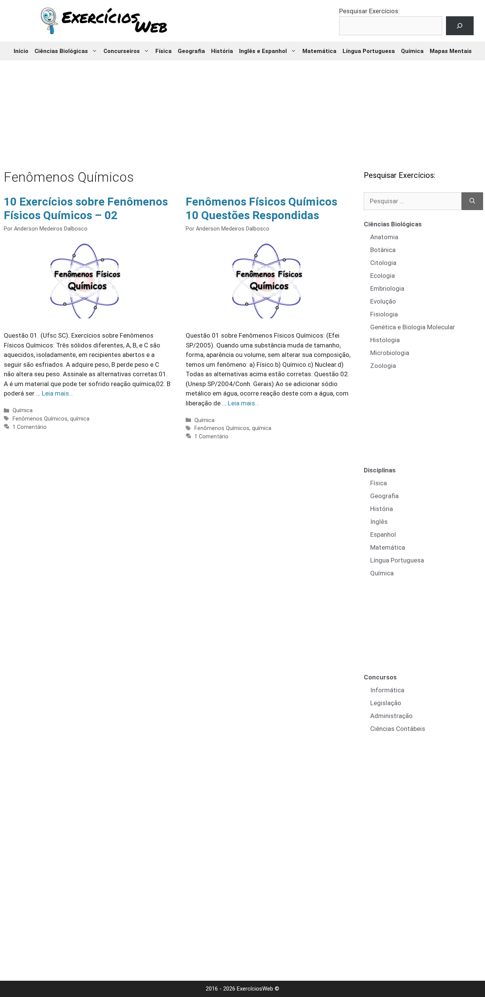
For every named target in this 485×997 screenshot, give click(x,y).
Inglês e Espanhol (263, 51)
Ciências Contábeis (397, 728)
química (79, 419)
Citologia (383, 262)
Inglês (379, 521)
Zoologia (383, 365)
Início (21, 51)
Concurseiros (121, 51)
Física (163, 51)
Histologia (385, 340)
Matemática (319, 51)
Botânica (383, 250)
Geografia (191, 51)
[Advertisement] (242, 109)
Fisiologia (384, 314)
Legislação (385, 703)
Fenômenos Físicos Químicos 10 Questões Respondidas (261, 208)
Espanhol (383, 534)
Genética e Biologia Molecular (412, 327)
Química (412, 51)
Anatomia (384, 237)
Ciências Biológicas (61, 51)
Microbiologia (389, 353)
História (222, 51)
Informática (387, 690)
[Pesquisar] (472, 201)
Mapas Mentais (451, 51)
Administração (391, 716)
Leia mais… (57, 393)
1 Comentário (30, 427)
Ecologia (382, 275)
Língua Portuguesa (369, 51)
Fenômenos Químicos (40, 419)
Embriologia (387, 288)
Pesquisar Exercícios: (369, 11)
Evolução (383, 301)
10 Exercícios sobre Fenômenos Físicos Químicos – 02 (86, 208)
